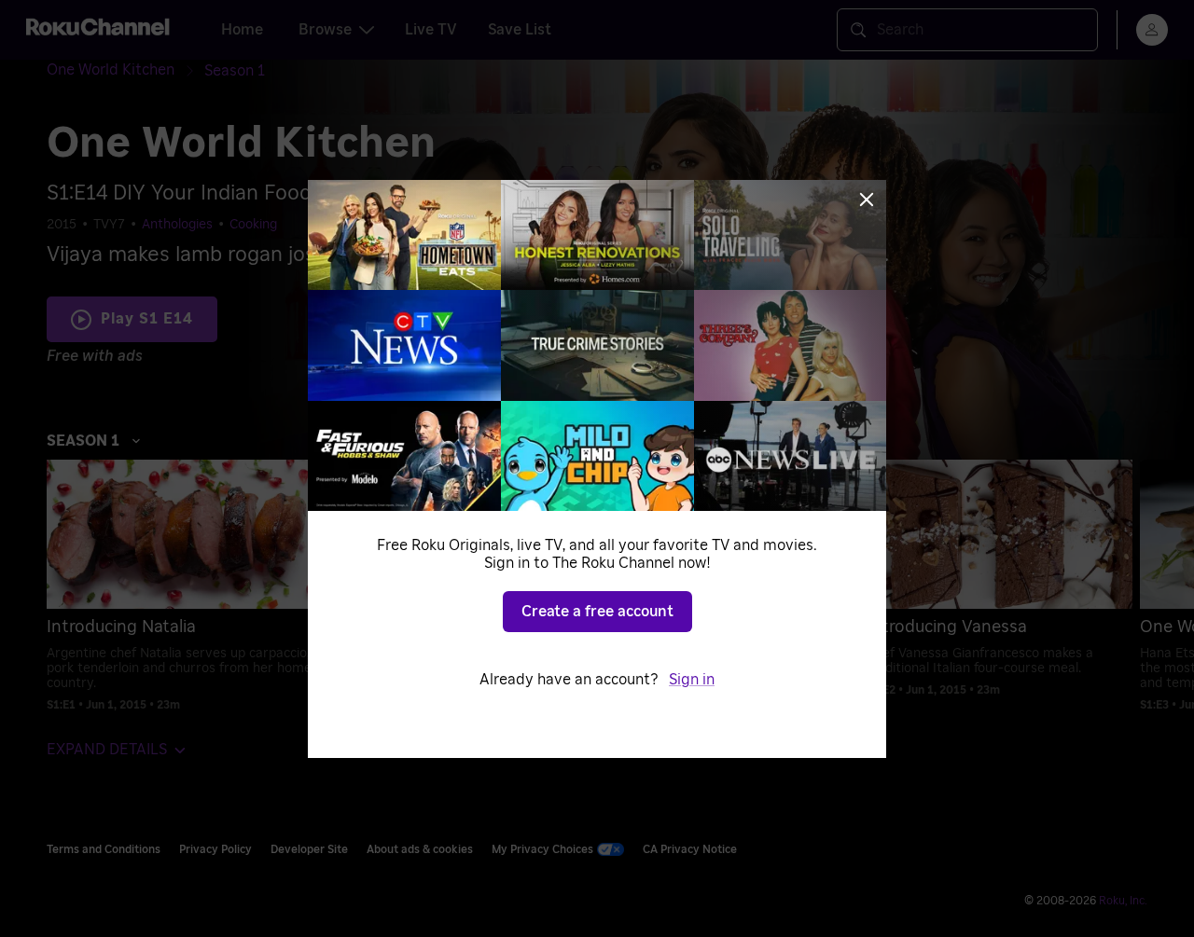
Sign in (692, 679)
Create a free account (597, 611)
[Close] (867, 199)
